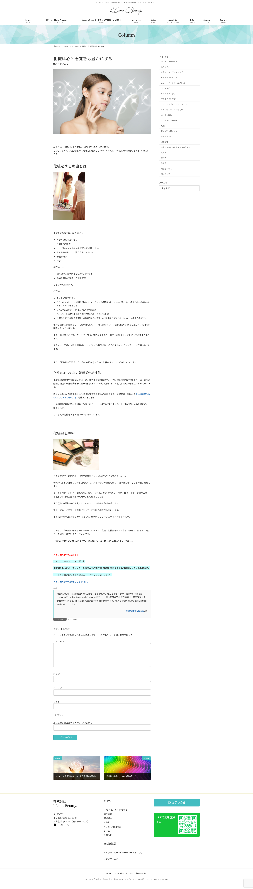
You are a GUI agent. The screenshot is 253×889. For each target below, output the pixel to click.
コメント (58, 641)
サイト (56, 701)
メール (57, 687)
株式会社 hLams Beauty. (65, 803)
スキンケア (165, 66)
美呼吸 (163, 158)
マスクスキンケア (168, 99)
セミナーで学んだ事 (169, 77)
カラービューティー (169, 61)
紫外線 (163, 152)
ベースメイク (166, 88)
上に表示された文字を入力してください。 (73, 722)
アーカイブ (164, 182)
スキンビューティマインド (172, 72)
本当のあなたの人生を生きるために (175, 147)
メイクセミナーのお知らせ (172, 109)
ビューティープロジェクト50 (173, 82)
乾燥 (163, 125)
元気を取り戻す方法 (169, 131)
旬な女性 (164, 141)
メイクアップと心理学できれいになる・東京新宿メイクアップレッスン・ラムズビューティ (117, 879)
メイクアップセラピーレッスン (174, 104)
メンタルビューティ (169, 120)
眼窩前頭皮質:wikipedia (135, 611)
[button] (177, 802)
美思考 (163, 163)
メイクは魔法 (72, 619)
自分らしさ (165, 174)
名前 (56, 673)
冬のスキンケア (167, 136)
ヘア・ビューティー (169, 93)
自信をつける (166, 168)
